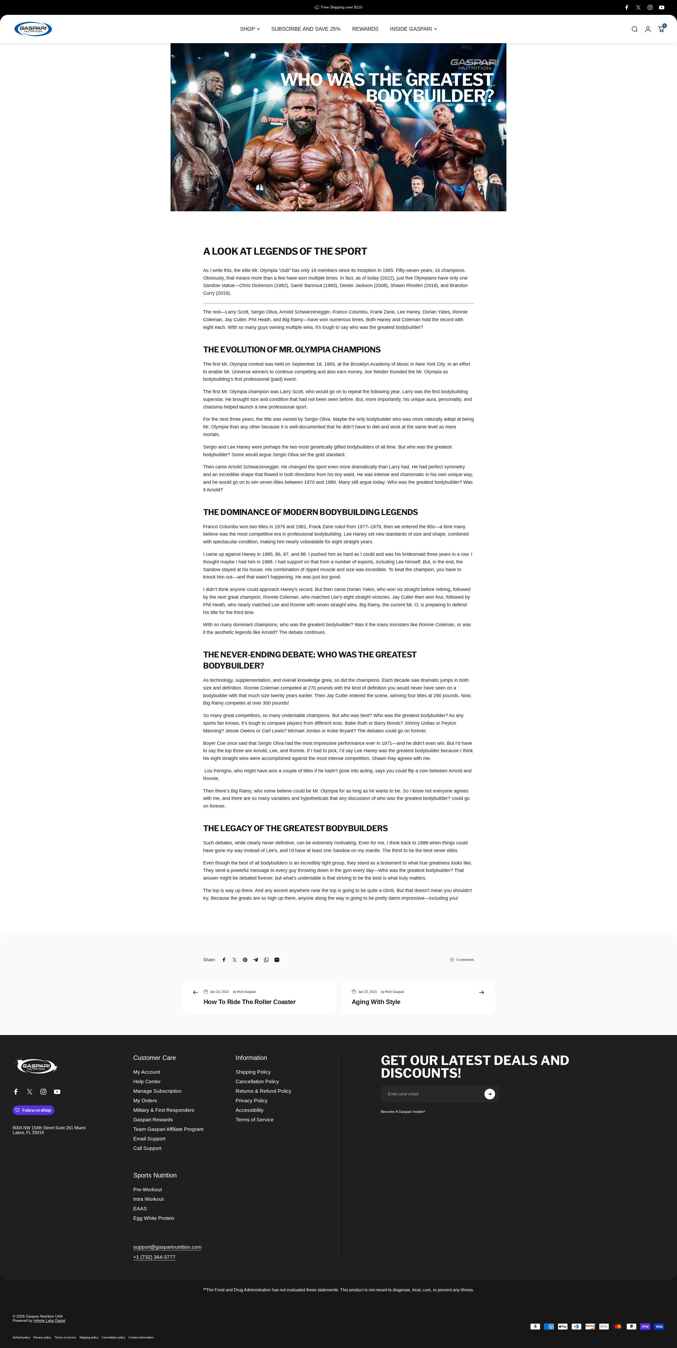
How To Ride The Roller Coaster (249, 1001)
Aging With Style (376, 1001)
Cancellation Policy (257, 1081)
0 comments (465, 960)
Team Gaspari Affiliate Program (168, 1129)
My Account (146, 1072)
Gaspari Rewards (153, 1119)
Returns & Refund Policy (263, 1091)
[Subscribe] (489, 1094)
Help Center (147, 1081)
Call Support (147, 1148)
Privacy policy (42, 1337)
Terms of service (65, 1337)
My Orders (145, 1100)
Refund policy (21, 1337)
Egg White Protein (153, 1218)
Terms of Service (255, 1119)
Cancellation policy (113, 1337)
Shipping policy (88, 1337)
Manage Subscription (157, 1091)
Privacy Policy (252, 1100)
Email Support (149, 1138)
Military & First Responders (163, 1110)
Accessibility (250, 1110)
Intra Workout (148, 1199)
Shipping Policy (253, 1072)
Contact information (141, 1337)
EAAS (140, 1208)
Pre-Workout (147, 1189)
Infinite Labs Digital (49, 1320)
